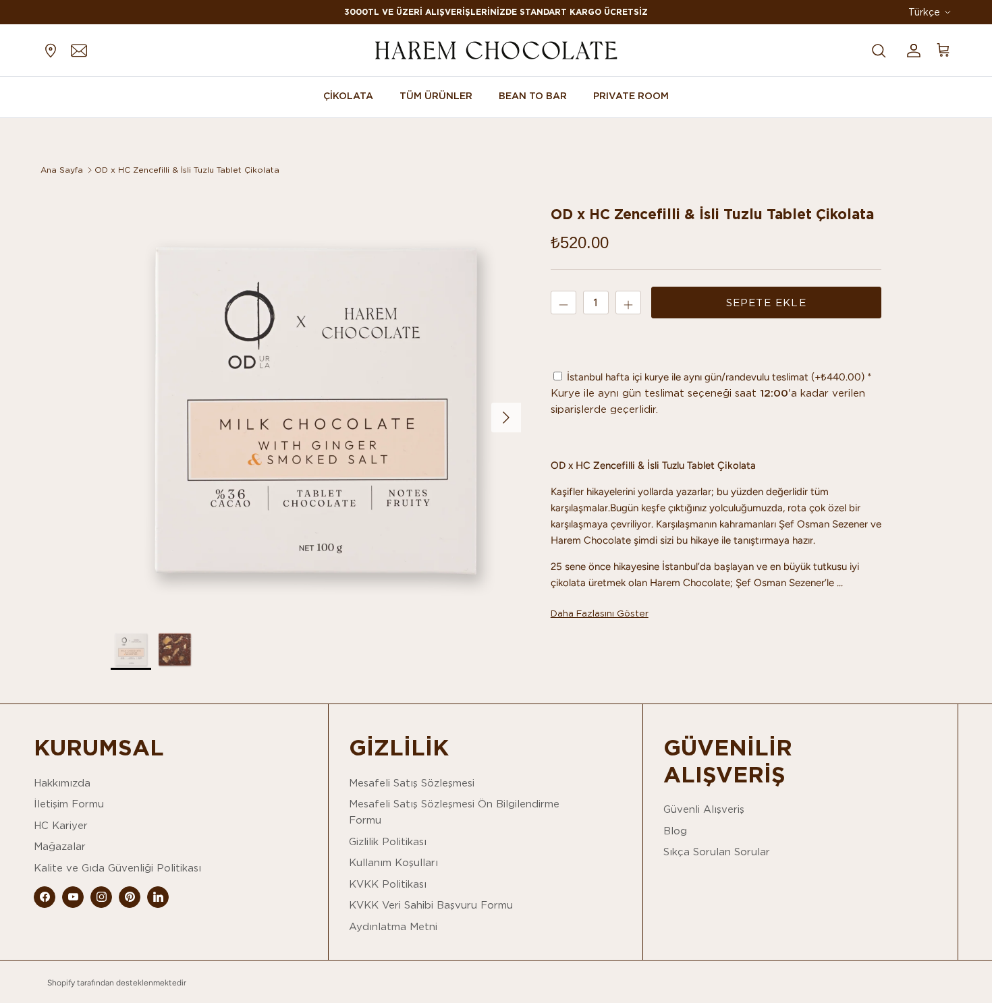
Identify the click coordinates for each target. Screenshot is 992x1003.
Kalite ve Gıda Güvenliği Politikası (117, 867)
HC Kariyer (61, 825)
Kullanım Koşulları (393, 862)
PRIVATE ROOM (631, 96)
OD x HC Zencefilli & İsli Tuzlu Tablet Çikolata (186, 170)
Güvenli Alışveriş (703, 809)
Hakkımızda (62, 782)
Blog (675, 830)
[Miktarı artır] (628, 302)
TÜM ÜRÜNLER (435, 96)
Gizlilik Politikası (387, 841)
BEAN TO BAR (533, 96)
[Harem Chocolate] (496, 50)
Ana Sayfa (61, 170)
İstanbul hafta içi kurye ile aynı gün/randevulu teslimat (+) (714, 377)
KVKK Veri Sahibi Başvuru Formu (431, 904)
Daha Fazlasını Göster (600, 613)
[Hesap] (911, 50)
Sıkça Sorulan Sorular (716, 851)
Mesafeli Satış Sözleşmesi (411, 782)
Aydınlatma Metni (393, 926)
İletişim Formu (69, 803)
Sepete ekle (766, 302)
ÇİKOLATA (348, 96)
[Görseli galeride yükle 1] (316, 411)
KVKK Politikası (387, 884)
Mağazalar (60, 846)
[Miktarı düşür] (563, 302)
